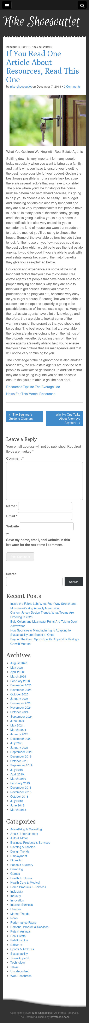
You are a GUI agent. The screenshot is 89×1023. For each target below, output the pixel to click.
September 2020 (21, 752)
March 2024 (18, 729)
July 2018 (16, 800)
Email (11, 516)
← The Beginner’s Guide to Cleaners (21, 416)
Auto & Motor (19, 838)
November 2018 (20, 792)
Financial (16, 860)
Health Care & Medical (25, 882)
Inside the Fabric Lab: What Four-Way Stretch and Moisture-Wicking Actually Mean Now (43, 605)
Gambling (16, 869)
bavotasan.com (60, 1017)
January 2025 (19, 698)
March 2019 (18, 778)
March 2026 (18, 676)
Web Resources (20, 975)
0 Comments (72, 86)
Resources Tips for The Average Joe (33, 386)
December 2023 (20, 738)
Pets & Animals (20, 931)
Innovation (17, 900)
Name (11, 506)
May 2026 (16, 667)
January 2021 (19, 747)
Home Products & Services (28, 887)
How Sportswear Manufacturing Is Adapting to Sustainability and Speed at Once (40, 632)
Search (11, 574)
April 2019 (17, 774)
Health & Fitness (21, 878)
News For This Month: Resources (30, 393)
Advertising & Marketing (26, 829)
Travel (14, 967)
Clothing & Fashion (22, 847)
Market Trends (19, 913)
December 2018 (20, 787)
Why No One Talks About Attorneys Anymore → (68, 418)
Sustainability (19, 953)
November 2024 (20, 707)
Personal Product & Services (29, 927)
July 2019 (16, 769)
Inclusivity (16, 891)
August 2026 (18, 663)
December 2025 (20, 685)
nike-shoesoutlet (21, 86)
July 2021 (16, 743)
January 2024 (19, 734)
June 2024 (17, 720)
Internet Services (21, 904)
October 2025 (19, 694)
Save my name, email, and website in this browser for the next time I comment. (38, 542)
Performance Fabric (23, 922)
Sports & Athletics (22, 949)
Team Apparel (19, 958)
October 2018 (19, 796)
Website (12, 526)
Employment (18, 856)
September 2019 (21, 765)
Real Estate (18, 936)
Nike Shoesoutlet (41, 21)
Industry (15, 895)
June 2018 (17, 805)
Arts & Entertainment (24, 833)
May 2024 (16, 725)
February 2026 (20, 681)
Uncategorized (19, 971)
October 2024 (19, 712)
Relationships (19, 940)
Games (15, 873)
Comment (15, 458)
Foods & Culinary (21, 864)
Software (16, 944)
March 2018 (18, 809)
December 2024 (20, 703)
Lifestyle (15, 909)
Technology (17, 962)
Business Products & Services (29, 47)
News (14, 918)
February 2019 (20, 783)
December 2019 (20, 756)
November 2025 (20, 689)
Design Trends (19, 851)
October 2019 (19, 761)
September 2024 (21, 716)
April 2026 (17, 672)
